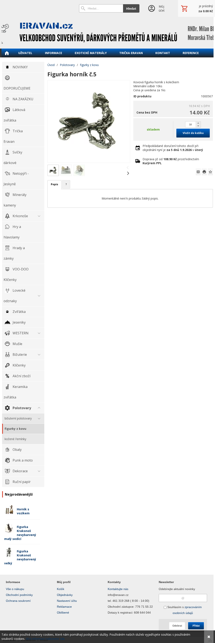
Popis (54, 184)
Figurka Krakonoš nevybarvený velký (20, 557)
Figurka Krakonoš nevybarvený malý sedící (20, 533)
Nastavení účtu (67, 600)
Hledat (131, 9)
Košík (60, 589)
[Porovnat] (198, 171)
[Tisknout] (204, 171)
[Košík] (196, 8)
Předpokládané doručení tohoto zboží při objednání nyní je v (173, 148)
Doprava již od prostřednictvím (171, 161)
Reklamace (64, 606)
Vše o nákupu (15, 589)
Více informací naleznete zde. (45, 639)
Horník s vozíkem (23, 511)
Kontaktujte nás (118, 589)
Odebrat (177, 625)
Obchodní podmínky (19, 595)
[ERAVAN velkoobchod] (107, 32)
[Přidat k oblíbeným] (210, 171)
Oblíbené (63, 612)
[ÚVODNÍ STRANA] (6, 53)
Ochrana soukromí (18, 600)
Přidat (196, 625)
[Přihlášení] (159, 8)
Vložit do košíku (193, 133)
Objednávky (65, 595)
